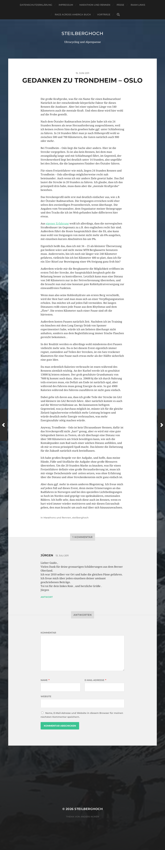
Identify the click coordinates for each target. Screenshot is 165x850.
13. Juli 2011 (62, 555)
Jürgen (47, 555)
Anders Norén (90, 816)
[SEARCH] (118, 14)
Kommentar (48, 632)
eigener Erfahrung (57, 223)
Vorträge (103, 14)
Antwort (47, 597)
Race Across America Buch (73, 14)
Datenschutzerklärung (36, 4)
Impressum (66, 4)
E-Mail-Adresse (95, 680)
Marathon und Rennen (94, 4)
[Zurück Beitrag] (3, 425)
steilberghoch (82, 33)
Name (45, 680)
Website (46, 696)
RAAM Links (138, 4)
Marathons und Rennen (57, 517)
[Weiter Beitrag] (161, 425)
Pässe (120, 4)
